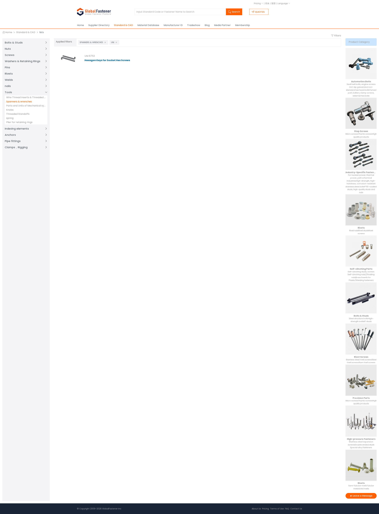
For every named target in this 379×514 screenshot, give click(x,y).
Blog (207, 25)
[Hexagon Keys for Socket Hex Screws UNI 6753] (68, 58)
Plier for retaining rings (19, 122)
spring (9, 118)
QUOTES (260, 12)
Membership (242, 25)
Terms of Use (277, 508)
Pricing (257, 3)
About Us (256, 508)
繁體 (273, 3)
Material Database (148, 25)
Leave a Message (362, 495)
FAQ (287, 508)
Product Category (359, 42)
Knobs (9, 110)
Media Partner (222, 25)
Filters (337, 35)
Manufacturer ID (173, 25)
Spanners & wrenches (19, 101)
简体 (267, 3)
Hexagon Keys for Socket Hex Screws (107, 60)
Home (80, 25)
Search (236, 11)
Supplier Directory (99, 25)
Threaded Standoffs (17, 114)
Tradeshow (193, 25)
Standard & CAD (123, 25)
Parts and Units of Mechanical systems (26, 105)
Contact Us (296, 508)
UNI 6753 (90, 56)
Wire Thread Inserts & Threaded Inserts (26, 97)
